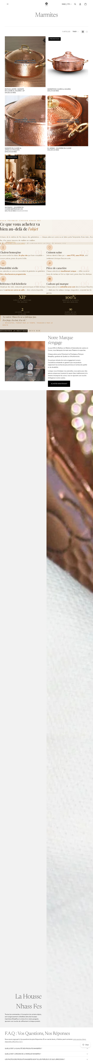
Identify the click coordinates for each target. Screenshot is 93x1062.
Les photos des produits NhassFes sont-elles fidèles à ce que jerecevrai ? (35, 1059)
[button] (76, 31)
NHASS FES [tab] (60, 243)
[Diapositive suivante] (42, 61)
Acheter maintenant (59, 384)
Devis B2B (34, 331)
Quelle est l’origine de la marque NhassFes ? (23, 1054)
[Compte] (80, 4)
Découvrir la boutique (13, 331)
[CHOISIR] (84, 83)
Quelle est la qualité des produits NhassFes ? (23, 1048)
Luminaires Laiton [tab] (40, 243)
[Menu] (7, 4)
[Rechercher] (75, 4)
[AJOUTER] (42, 201)
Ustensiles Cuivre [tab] (15, 243)
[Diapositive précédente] (8, 61)
